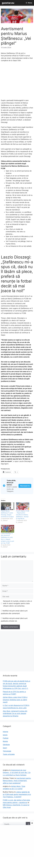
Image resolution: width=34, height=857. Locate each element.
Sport (5, 748)
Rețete (5, 741)
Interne (5, 732)
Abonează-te (25, 486)
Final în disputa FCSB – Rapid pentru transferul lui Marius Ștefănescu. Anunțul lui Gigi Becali (22, 514)
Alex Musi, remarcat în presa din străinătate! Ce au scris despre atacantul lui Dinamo (15, 713)
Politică (5, 738)
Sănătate (6, 745)
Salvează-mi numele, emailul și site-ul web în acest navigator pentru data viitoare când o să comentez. (17, 603)
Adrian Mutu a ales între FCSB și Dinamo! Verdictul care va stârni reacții (15, 699)
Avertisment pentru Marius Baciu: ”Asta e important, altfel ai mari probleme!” (17, 780)
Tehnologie (7, 751)
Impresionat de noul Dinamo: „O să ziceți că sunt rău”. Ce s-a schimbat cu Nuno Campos (16, 772)
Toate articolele (9, 754)
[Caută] (28, 824)
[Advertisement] (17, 81)
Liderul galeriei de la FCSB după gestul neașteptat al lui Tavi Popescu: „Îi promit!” (17, 794)
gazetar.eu (8, 2)
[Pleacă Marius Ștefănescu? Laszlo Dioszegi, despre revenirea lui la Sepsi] (7, 506)
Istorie (5, 735)
